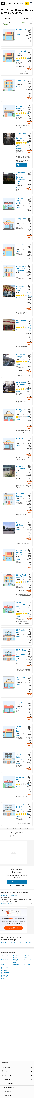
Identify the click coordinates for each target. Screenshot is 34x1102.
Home (3, 829)
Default (28, 18)
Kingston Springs (12, 943)
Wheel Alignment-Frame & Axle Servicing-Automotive (5, 967)
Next (23, 836)
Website (18, 34)
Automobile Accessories (27, 965)
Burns (19, 942)
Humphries (29, 942)
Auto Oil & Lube (28, 959)
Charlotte (3, 942)
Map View (7, 18)
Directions (19, 146)
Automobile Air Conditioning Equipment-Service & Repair (5, 975)
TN (7, 829)
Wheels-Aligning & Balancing (17, 965)
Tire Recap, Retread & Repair (24, 32)
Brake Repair (5, 959)
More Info (18, 148)
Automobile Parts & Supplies (16, 961)
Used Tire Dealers (26, 956)
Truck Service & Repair (24, 899)
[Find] (27, 3)
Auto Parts (20, 829)
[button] (31, 3)
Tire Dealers (4, 955)
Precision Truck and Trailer (9, 895)
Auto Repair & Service (16, 956)
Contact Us (22, 165)
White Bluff (13, 829)
